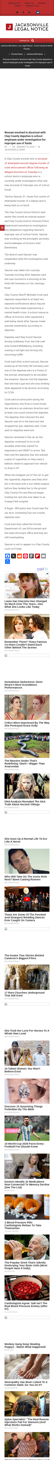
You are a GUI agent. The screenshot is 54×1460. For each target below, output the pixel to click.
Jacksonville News (14, 149)
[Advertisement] (27, 102)
